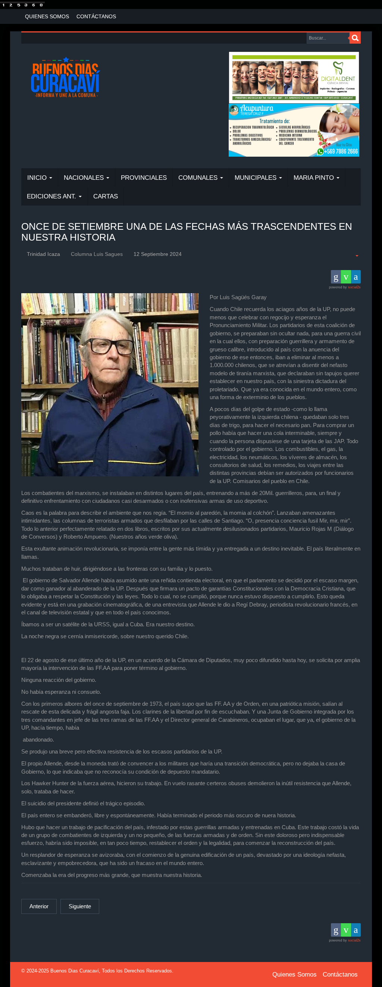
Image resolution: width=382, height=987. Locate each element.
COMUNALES (198, 177)
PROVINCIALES (144, 177)
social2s (354, 287)
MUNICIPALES (256, 177)
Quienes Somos (47, 16)
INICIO (37, 177)
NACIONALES (85, 177)
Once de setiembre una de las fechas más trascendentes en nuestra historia (186, 232)
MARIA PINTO (315, 177)
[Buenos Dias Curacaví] (65, 77)
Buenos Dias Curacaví (74, 971)
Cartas (105, 196)
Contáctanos (96, 16)
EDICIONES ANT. (52, 196)
